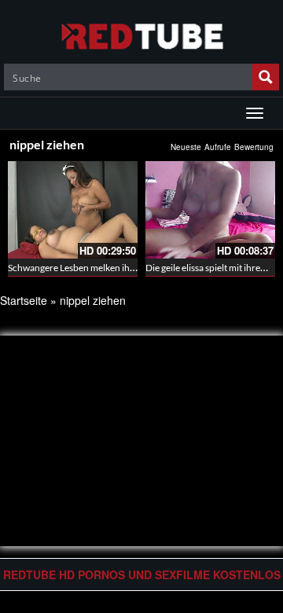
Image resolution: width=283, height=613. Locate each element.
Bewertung (254, 146)
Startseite (23, 300)
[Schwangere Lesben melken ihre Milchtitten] (73, 210)
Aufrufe (217, 146)
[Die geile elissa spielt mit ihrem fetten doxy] (210, 210)
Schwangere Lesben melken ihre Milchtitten (97, 267)
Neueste (186, 146)
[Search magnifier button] (265, 77)
